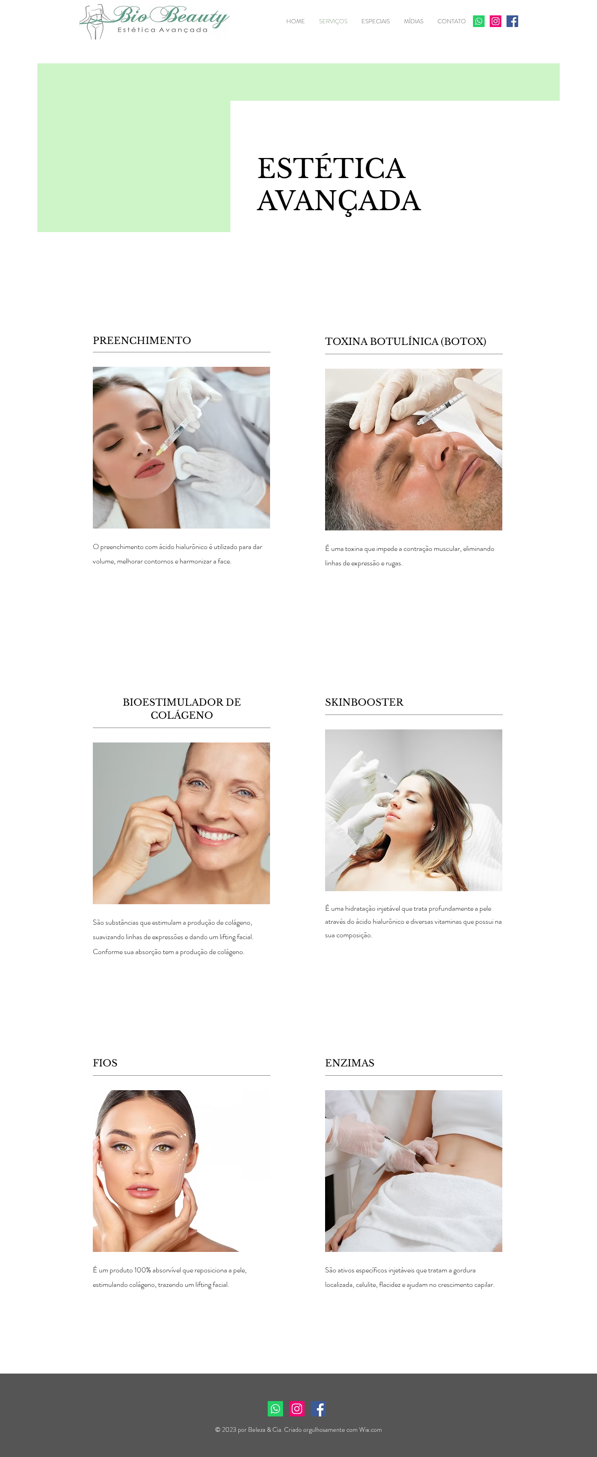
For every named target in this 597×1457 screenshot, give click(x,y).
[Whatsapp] (479, 21)
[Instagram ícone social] (495, 21)
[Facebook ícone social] (512, 21)
